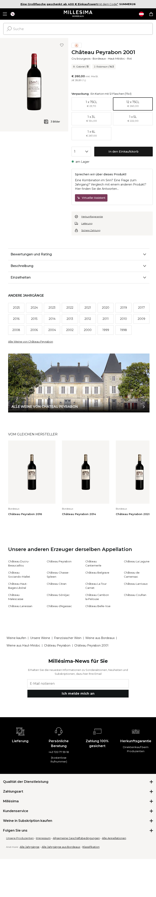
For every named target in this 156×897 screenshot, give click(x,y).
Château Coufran (135, 595)
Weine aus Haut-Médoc (23, 645)
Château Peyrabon (59, 561)
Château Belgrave (97, 572)
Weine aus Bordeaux (100, 638)
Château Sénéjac (58, 595)
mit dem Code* (69, 4)
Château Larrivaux (136, 583)
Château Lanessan (20, 606)
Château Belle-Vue (97, 606)
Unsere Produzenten (20, 838)
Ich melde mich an (78, 693)
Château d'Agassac (59, 606)
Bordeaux (99, 58)
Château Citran (56, 583)
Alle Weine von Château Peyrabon (30, 341)
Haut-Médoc (116, 58)
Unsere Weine (40, 638)
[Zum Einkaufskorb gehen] (151, 14)
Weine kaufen (16, 638)
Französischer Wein (67, 638)
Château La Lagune (137, 561)
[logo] (78, 14)
